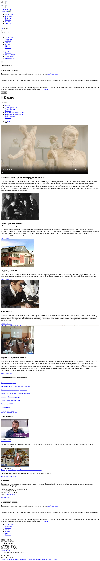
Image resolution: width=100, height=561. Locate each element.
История (7, 105)
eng (2, 28)
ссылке (46, 89)
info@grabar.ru (52, 74)
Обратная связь (10, 58)
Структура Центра (11, 107)
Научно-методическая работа (14, 112)
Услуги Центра (10, 54)
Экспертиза (8, 16)
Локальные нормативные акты (15, 114)
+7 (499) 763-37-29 (7, 9)
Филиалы (8, 20)
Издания (7, 21)
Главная (7, 121)
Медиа (7, 51)
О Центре (8, 23)
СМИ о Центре (10, 116)
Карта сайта (9, 56)
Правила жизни (6, 441)
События (8, 18)
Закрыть (4, 92)
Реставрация (9, 14)
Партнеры (8, 53)
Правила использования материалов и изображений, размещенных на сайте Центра (29, 559)
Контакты (4, 11)
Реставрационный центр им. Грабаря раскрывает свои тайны (21, 470)
